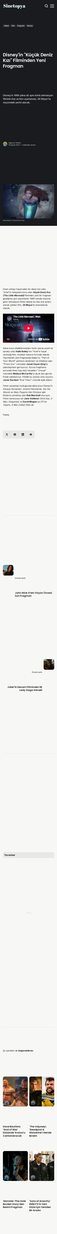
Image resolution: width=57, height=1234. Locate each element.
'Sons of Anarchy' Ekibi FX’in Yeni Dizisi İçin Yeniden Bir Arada (40, 1205)
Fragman (21, 26)
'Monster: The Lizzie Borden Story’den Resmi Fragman (14, 1204)
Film (13, 26)
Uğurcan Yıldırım (14, 143)
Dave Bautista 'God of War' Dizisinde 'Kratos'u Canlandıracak (14, 1131)
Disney (30, 26)
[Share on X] (7, 434)
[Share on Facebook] (15, 434)
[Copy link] (31, 434)
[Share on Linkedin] (23, 434)
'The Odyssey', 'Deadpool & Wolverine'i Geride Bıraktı (40, 1131)
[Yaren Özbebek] (6, 1102)
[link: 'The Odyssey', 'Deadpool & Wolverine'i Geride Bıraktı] (41, 1105)
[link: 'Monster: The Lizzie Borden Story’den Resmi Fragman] (15, 1180)
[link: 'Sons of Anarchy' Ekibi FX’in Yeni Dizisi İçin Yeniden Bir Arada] (41, 1180)
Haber (6, 26)
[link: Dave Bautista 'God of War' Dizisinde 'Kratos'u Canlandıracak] (15, 1105)
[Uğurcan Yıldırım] (5, 144)
